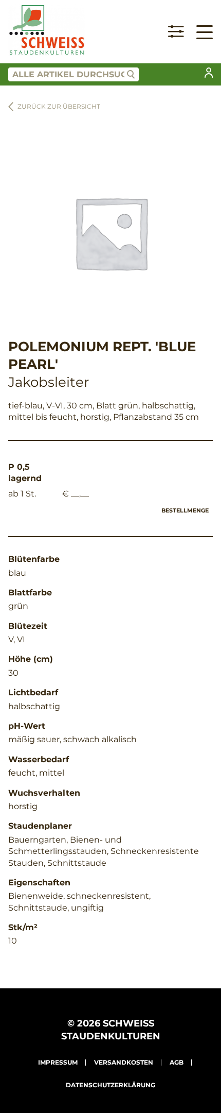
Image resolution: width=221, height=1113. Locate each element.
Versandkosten (123, 1062)
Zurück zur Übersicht (58, 106)
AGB (176, 1062)
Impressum (58, 1062)
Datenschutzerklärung (110, 1085)
